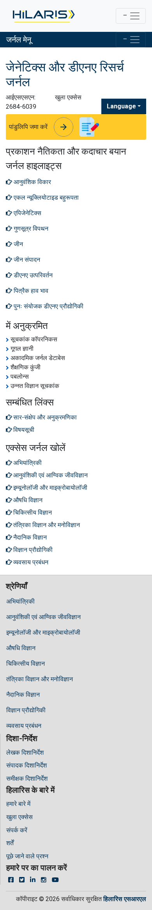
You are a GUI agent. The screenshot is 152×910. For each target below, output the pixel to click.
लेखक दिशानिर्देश (25, 752)
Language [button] (121, 106)
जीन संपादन (26, 259)
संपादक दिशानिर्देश (26, 765)
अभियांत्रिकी (20, 601)
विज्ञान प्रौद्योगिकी (26, 710)
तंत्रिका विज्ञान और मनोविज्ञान (39, 679)
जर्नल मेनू (18, 39)
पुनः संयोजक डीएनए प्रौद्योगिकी (47, 306)
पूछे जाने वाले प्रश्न (27, 856)
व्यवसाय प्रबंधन (23, 725)
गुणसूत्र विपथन (30, 228)
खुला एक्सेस (19, 817)
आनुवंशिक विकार (31, 182)
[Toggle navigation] (131, 16)
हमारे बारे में (18, 803)
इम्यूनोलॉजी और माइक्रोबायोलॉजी (43, 632)
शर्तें (10, 843)
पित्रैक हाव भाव (30, 290)
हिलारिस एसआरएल (124, 899)
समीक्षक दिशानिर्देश (27, 778)
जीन (17, 244)
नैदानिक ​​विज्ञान (23, 694)
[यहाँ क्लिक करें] (43, 16)
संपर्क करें (16, 830)
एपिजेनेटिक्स (26, 213)
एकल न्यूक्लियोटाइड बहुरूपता (45, 197)
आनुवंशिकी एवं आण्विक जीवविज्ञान (43, 617)
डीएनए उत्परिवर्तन (32, 275)
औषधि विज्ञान (20, 648)
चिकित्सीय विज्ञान (25, 663)
